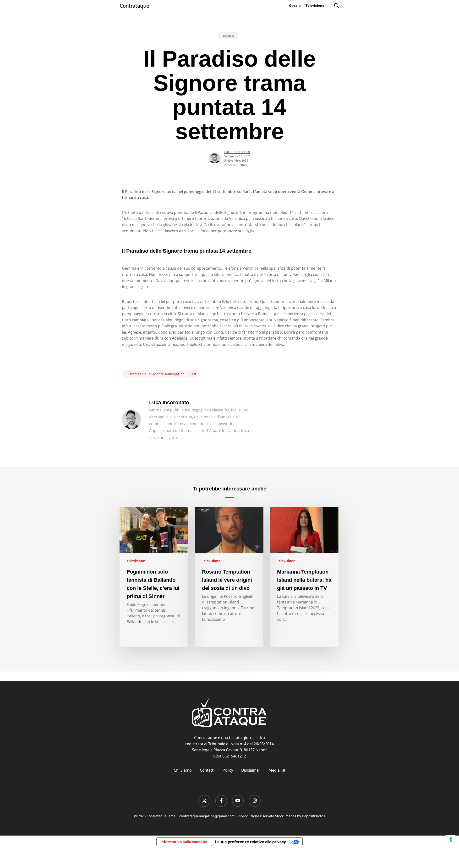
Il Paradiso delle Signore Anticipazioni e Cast (160, 374)
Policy (228, 770)
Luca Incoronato (237, 151)
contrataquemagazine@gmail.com (207, 816)
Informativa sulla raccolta (183, 841)
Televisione (227, 35)
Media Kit (276, 770)
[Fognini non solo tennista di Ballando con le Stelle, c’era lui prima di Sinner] (154, 577)
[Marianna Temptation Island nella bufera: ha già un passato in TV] (304, 577)
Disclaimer (250, 770)
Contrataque (134, 5)
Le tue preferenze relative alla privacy (250, 841)
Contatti (207, 770)
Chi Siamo (183, 770)
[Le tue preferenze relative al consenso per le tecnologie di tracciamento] (450, 839)
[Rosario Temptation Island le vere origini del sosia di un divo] (229, 577)
